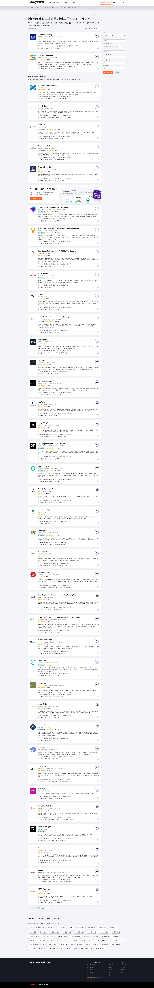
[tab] (31, 918)
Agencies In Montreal (50, 14)
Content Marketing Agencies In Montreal (69, 14)
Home (29, 14)
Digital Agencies (38, 14)
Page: (42, 908)
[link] (67, 3)
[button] (115, 3)
